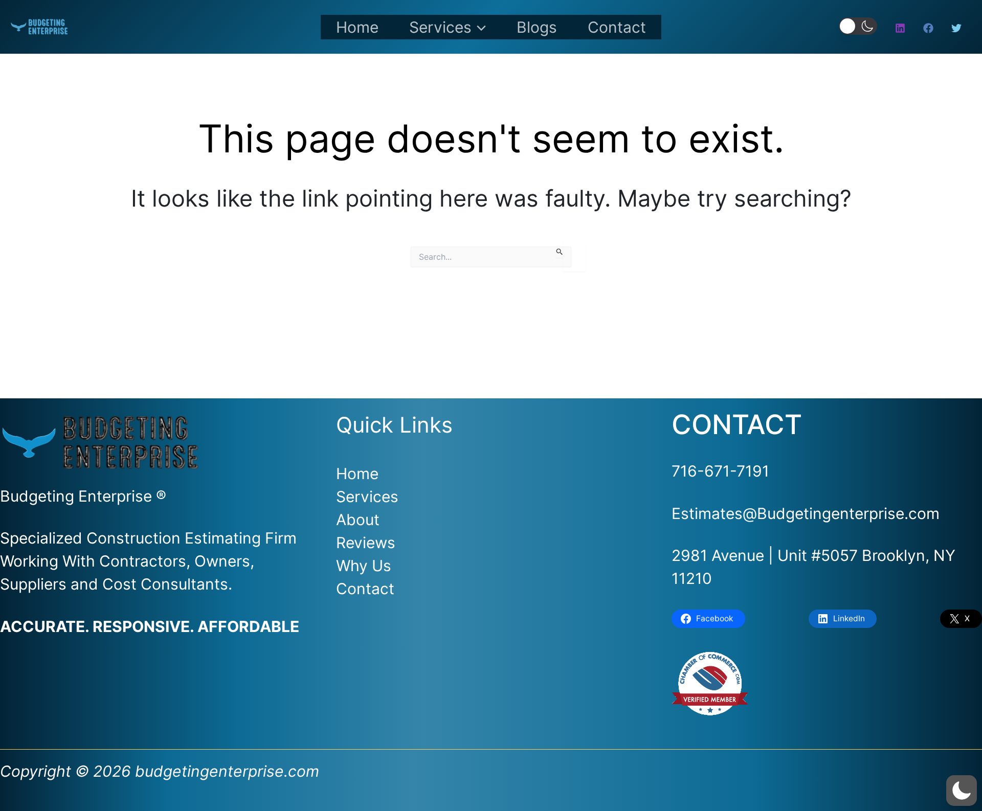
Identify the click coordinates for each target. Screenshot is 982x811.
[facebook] (930, 28)
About (358, 519)
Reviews (365, 542)
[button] (479, 27)
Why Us (363, 565)
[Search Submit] (560, 252)
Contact (617, 27)
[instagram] (901, 28)
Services (440, 27)
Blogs (537, 27)
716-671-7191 (720, 471)
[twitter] (958, 28)
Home (357, 27)
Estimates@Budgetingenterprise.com (806, 513)
